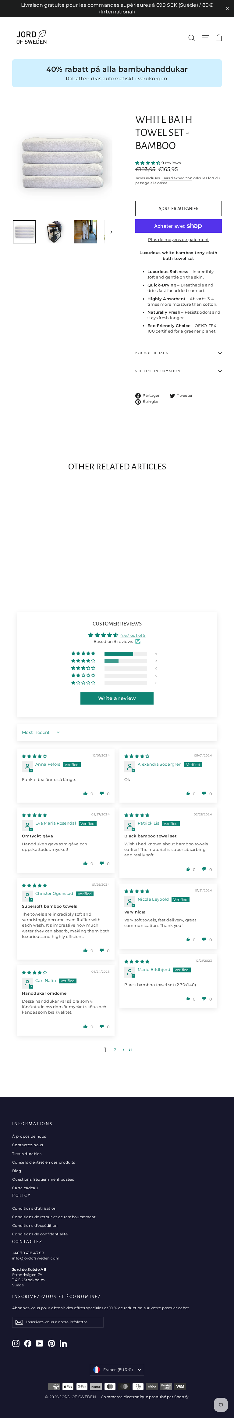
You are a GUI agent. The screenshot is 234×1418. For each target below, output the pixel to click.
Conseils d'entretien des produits (43, 1162)
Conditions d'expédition (35, 1225)
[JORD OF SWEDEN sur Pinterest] (51, 1343)
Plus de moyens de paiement (178, 239)
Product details (151, 353)
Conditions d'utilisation (34, 1208)
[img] (34, 756)
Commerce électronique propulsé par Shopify (145, 1396)
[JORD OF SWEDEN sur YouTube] (39, 1343)
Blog (16, 1170)
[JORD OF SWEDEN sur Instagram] (16, 1343)
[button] (148, 162)
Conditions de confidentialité (40, 1234)
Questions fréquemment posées (43, 1179)
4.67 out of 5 (132, 635)
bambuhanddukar (153, 69)
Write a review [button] (117, 698)
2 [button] (115, 1049)
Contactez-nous (27, 1145)
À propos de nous (29, 1136)
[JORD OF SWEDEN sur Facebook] (27, 1343)
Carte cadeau (25, 1188)
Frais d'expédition (176, 178)
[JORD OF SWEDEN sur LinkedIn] (63, 1343)
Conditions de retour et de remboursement (54, 1217)
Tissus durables (26, 1153)
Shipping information (157, 371)
